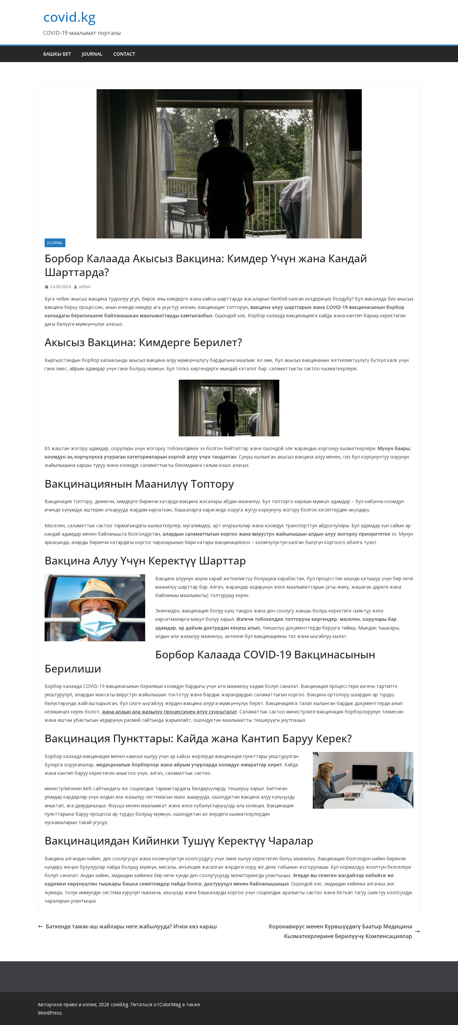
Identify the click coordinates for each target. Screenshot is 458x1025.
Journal (92, 54)
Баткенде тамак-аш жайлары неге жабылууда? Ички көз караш (131, 926)
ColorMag (170, 1004)
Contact (124, 54)
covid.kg (69, 16)
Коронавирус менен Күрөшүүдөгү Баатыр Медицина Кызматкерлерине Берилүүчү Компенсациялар (340, 931)
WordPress (50, 1013)
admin (85, 286)
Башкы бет (57, 54)
